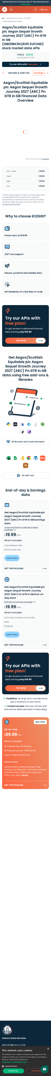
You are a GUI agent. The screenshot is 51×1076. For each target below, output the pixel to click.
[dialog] (25, 1061)
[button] (25, 1062)
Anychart (45, 159)
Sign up (43, 9)
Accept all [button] (13, 1071)
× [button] (48, 1049)
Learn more (25, 4)
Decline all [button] (37, 1071)
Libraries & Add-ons (19, 72)
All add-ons (27, 475)
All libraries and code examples (27, 441)
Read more (23, 1059)
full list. (25, 775)
